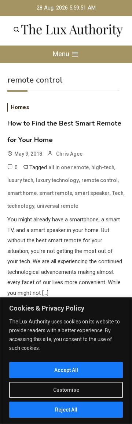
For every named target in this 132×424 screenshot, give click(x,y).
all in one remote (68, 167)
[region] (66, 360)
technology (20, 206)
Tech (118, 193)
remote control (99, 180)
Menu (62, 54)
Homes (20, 107)
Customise (66, 390)
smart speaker (92, 193)
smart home (22, 193)
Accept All (66, 370)
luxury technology (57, 180)
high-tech (102, 167)
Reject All (66, 410)
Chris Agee (69, 154)
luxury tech (20, 180)
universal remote (57, 206)
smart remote (55, 193)
